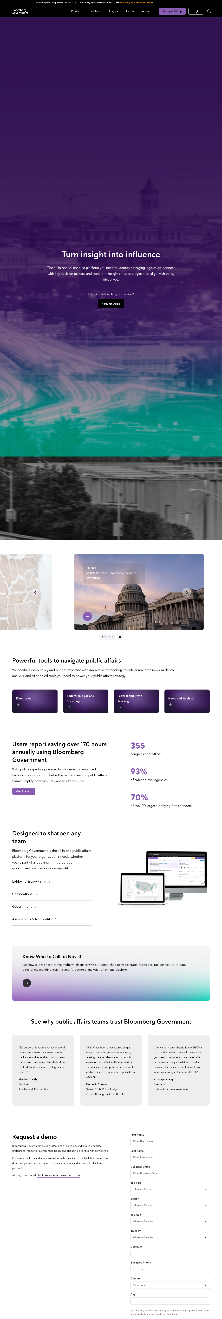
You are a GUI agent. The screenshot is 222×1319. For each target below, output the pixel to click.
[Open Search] (209, 11)
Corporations (22, 894)
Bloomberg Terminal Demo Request (96, 2)
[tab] (101, 636)
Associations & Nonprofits (32, 919)
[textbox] (178, 1269)
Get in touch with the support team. (58, 1175)
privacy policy (183, 1310)
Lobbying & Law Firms (29, 881)
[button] (57, 2)
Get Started (23, 791)
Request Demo (111, 303)
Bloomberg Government (20, 11)
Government (22, 907)
